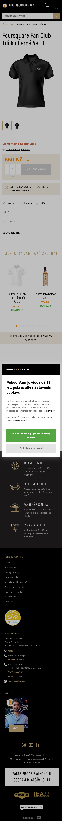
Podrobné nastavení (31, 448)
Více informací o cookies (17, 421)
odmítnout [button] (50, 411)
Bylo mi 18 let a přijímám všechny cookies (31, 435)
